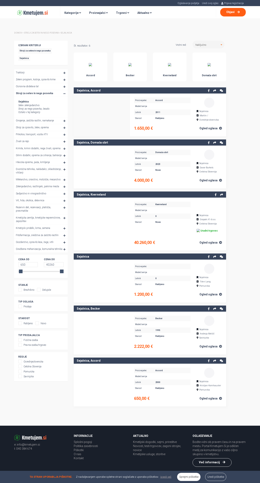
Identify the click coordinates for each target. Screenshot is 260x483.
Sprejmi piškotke (188, 476)
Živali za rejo (22, 141)
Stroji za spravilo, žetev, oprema (32, 127)
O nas (77, 454)
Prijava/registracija (233, 3)
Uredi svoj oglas (210, 3)
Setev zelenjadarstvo (28, 105)
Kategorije (71, 12)
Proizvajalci (97, 12)
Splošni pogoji (83, 442)
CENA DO (49, 259)
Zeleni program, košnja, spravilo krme (35, 79)
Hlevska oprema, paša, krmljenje (33, 162)
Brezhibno (29, 289)
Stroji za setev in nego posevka (34, 93)
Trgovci (121, 12)
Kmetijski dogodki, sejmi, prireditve (155, 442)
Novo (43, 323)
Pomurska (29, 371)
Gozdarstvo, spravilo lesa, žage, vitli (34, 242)
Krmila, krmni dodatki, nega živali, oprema (38, 148)
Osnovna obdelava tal (27, 86)
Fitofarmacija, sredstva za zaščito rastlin (37, 235)
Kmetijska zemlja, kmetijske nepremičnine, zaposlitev (38, 219)
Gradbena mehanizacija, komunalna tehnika (39, 249)
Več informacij (210, 462)
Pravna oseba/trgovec (35, 345)
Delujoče (46, 289)
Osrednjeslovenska (33, 361)
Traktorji (20, 72)
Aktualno (143, 12)
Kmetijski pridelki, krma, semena (33, 228)
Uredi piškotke (215, 476)
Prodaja (27, 306)
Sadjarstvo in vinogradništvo (31, 193)
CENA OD (23, 259)
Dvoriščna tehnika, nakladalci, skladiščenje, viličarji (38, 171)
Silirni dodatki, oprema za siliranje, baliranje (39, 155)
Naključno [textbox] (200, 45)
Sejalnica (23, 101)
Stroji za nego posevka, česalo (33, 108)
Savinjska (29, 376)
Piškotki (79, 450)
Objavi (230, 12)
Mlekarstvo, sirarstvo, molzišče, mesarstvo (38, 179)
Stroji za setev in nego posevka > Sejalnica (48, 33)
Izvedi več (165, 476)
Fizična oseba (31, 340)
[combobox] (208, 44)
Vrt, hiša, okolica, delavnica (30, 200)
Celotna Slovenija (32, 366)
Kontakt (79, 458)
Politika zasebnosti (86, 446)
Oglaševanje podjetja (188, 3)
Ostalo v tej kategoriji (29, 112)
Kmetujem (35, 13)
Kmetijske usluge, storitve (149, 454)
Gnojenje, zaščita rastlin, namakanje (35, 120)
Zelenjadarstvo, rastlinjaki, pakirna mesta (37, 186)
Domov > (19, 33)
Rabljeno (28, 323)
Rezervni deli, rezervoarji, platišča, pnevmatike (33, 209)
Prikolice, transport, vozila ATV (32, 134)
